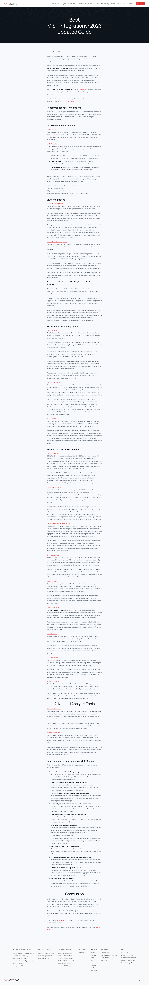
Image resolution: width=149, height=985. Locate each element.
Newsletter (94, 970)
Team (92, 960)
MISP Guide (104, 960)
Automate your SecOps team (66, 958)
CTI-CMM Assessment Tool (109, 955)
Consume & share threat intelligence (23, 953)
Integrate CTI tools (18, 963)
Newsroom (94, 963)
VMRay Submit (51, 419)
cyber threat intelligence (21, 950)
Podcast (103, 963)
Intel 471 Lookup (52, 634)
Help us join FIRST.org (64, 966)
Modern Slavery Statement (128, 958)
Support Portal (105, 952)
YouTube (93, 968)
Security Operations (85, 4)
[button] (116, 4)
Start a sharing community (20, 956)
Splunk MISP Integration (55, 204)
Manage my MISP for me (20, 966)
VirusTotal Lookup (53, 681)
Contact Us (140, 4)
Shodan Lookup (52, 581)
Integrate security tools (64, 963)
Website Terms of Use (127, 955)
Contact (93, 955)
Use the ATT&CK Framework (66, 961)
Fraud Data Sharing (102, 4)
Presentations (105, 958)
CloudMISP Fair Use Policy (128, 960)
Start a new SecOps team (65, 956)
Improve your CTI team (19, 958)
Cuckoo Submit (52, 330)
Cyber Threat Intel (68, 4)
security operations (64, 950)
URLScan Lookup (52, 658)
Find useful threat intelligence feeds (23, 961)
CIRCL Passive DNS (53, 453)
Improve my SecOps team (65, 953)
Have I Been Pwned (53, 607)
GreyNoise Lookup (53, 555)
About (131, 4)
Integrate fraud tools (44, 958)
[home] (10, 3)
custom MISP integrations (68, 101)
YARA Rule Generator (54, 709)
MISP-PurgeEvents (53, 144)
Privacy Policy (124, 952)
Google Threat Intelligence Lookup (58, 524)
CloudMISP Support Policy (128, 963)
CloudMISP (55, 4)
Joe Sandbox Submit (53, 382)
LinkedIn (93, 965)
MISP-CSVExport (52, 129)
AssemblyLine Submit (54, 733)
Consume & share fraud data (46, 953)
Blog (124, 4)
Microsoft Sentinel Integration (57, 242)
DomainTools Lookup (54, 487)
